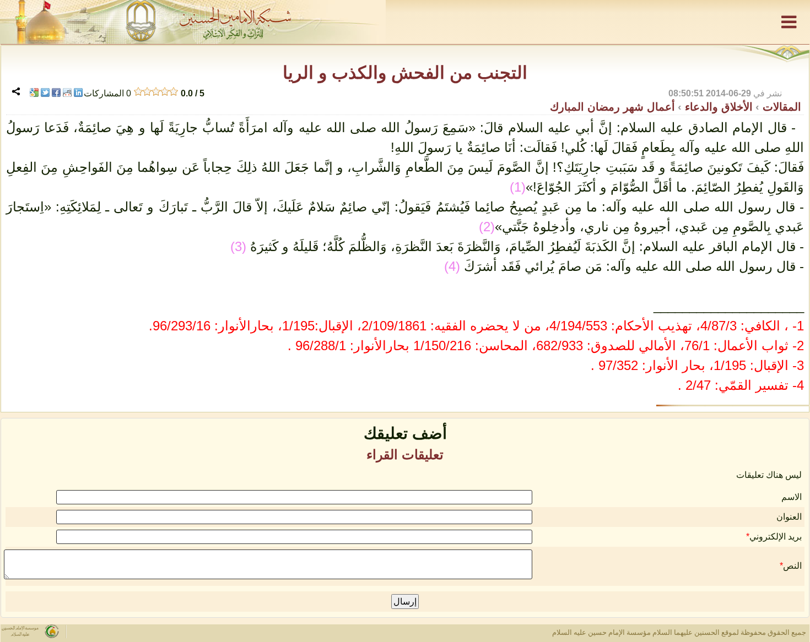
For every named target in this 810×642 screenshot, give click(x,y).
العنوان (789, 516)
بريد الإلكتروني (775, 536)
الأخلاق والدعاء (717, 107)
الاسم (791, 497)
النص (792, 565)
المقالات (780, 107)
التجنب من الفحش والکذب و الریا (405, 73)
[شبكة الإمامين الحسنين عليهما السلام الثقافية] (405, 22)
